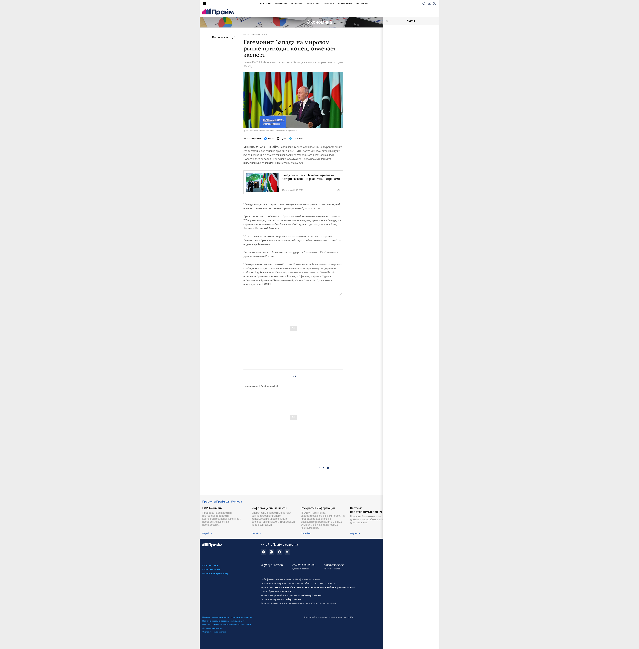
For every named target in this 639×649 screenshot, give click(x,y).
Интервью (362, 3)
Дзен (284, 138)
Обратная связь (211, 569)
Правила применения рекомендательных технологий (226, 624)
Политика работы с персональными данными (223, 621)
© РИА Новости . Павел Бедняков (259, 131)
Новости (265, 3)
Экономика (281, 3)
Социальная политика (212, 628)
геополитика (250, 386)
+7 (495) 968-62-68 (303, 567)
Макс (271, 138)
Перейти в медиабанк (286, 131)
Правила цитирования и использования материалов (227, 617)
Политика (297, 3)
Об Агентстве (210, 565)
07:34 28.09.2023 (251, 34)
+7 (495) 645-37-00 (272, 565)
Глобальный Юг (270, 386)
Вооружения (345, 3)
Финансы (329, 3)
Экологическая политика (214, 632)
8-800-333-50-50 (334, 567)
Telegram (298, 138)
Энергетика (313, 3)
